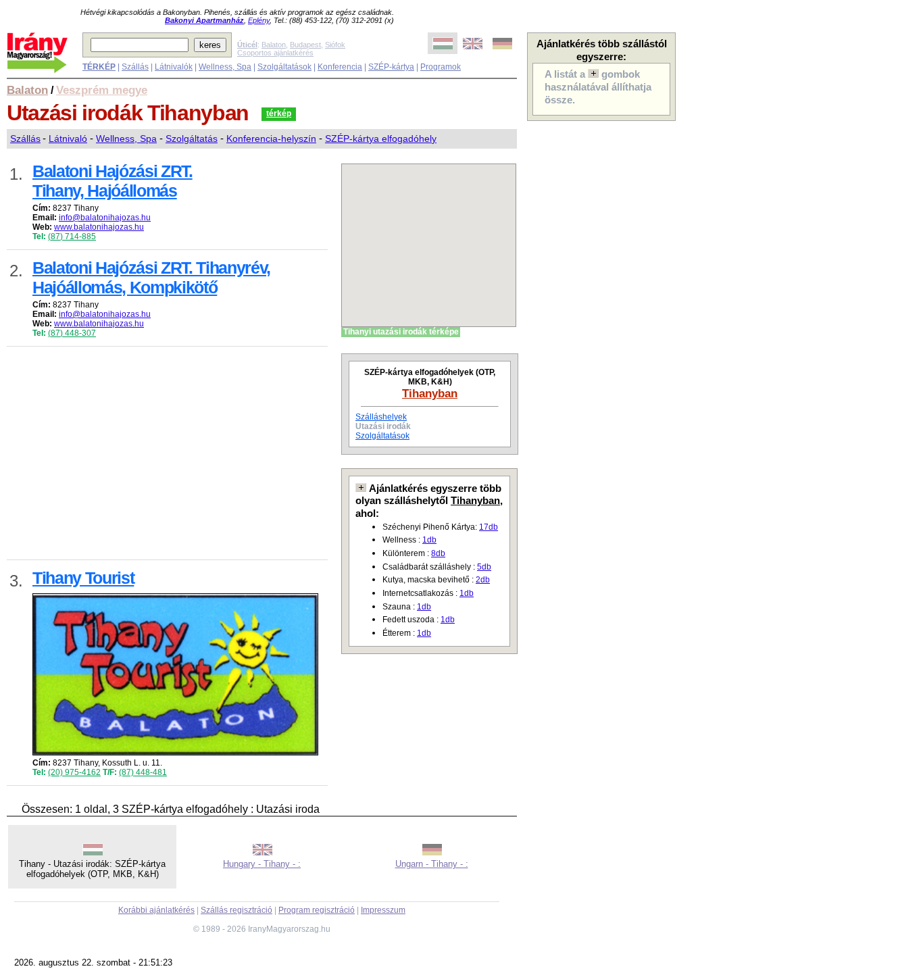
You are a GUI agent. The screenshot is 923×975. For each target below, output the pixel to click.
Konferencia (340, 67)
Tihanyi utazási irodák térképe (401, 331)
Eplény (259, 20)
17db (488, 527)
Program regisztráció (316, 910)
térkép (278, 113)
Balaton (273, 45)
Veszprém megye (101, 90)
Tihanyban (429, 393)
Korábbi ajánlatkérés (156, 910)
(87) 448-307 (72, 333)
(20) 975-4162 (74, 772)
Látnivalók (174, 67)
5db (484, 567)
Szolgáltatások (284, 67)
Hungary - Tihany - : (262, 864)
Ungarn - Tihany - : (431, 864)
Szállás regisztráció (236, 910)
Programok (440, 67)
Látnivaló (68, 138)
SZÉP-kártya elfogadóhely (380, 138)
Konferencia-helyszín (271, 138)
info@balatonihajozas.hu (105, 217)
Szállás (135, 67)
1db (429, 540)
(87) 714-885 (72, 236)
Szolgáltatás (192, 138)
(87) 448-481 (143, 772)
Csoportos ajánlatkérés (275, 53)
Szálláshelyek (381, 417)
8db (438, 553)
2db (483, 579)
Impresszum (383, 910)
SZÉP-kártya (391, 67)
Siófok (335, 45)
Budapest (305, 45)
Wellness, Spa (225, 67)
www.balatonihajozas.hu (99, 227)
